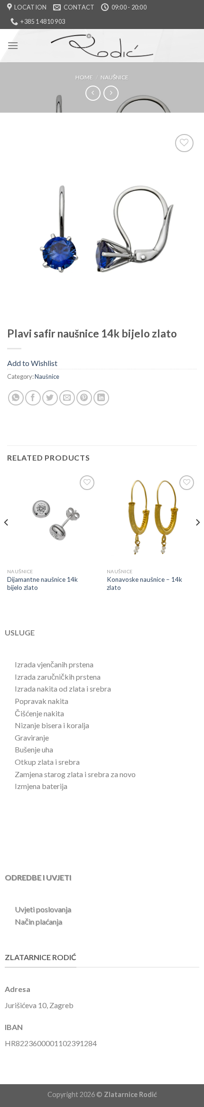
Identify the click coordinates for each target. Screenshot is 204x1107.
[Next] (197, 541)
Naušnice (115, 77)
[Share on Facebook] (33, 398)
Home (84, 77)
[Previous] (6, 541)
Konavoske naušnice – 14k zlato (144, 584)
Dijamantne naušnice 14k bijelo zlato (42, 584)
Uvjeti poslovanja (43, 909)
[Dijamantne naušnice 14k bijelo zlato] (52, 518)
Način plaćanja (38, 921)
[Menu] (13, 45)
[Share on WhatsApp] (16, 398)
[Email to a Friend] (67, 398)
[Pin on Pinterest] (84, 398)
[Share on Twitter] (50, 398)
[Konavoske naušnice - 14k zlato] (152, 518)
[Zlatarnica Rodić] (102, 45)
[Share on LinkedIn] (101, 398)
